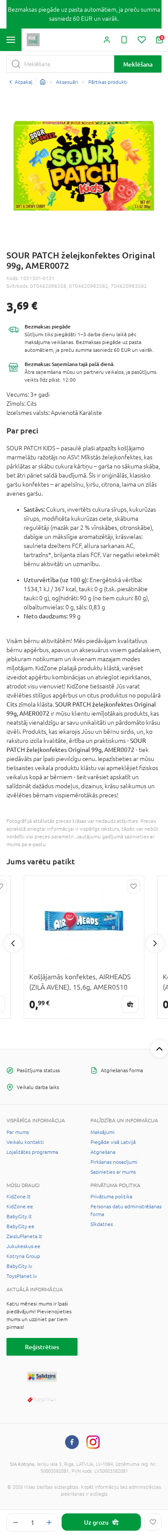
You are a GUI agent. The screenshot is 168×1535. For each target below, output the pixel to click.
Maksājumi (102, 1132)
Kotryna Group (23, 1256)
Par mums (17, 1132)
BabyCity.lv (19, 1266)
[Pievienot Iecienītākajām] (153, 1522)
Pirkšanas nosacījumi (113, 1162)
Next (155, 943)
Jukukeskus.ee (23, 1246)
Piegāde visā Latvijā (113, 1142)
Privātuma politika (111, 1197)
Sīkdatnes (101, 1224)
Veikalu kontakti (25, 1142)
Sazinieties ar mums (113, 1172)
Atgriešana (102, 1152)
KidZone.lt (18, 1197)
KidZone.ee (19, 1207)
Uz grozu (96, 1522)
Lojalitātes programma (32, 1152)
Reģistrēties (42, 1346)
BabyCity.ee (20, 1226)
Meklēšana (137, 64)
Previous (13, 943)
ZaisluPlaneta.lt (24, 1236)
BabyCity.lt (19, 1216)
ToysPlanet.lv (21, 1276)
